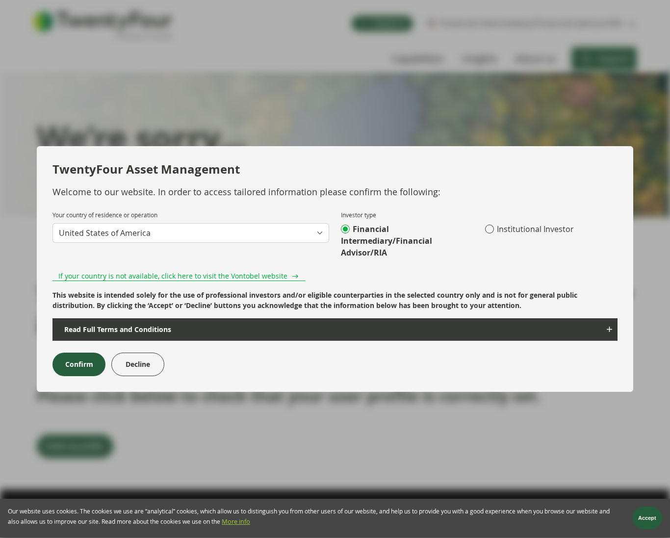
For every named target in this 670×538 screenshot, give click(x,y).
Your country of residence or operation (104, 215)
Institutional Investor (535, 229)
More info (236, 522)
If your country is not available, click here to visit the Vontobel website (172, 276)
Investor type (358, 215)
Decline (138, 364)
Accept (647, 518)
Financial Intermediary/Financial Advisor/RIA (386, 241)
